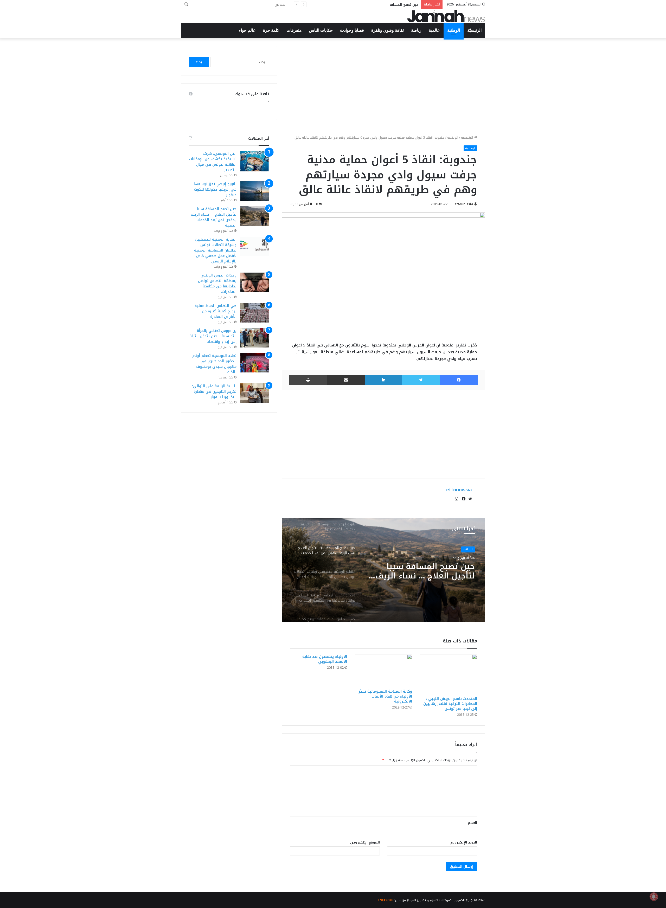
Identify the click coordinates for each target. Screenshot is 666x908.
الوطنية (453, 30)
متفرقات (294, 30)
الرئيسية (467, 137)
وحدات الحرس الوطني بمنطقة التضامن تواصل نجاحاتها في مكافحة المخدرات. (217, 283)
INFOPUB (385, 900)
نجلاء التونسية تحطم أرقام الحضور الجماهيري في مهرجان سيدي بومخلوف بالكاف (214, 364)
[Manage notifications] (654, 896)
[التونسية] (446, 16)
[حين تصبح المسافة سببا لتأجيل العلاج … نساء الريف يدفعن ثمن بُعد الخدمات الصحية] (254, 216)
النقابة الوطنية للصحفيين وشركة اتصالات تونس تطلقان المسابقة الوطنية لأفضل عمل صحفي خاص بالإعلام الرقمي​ (215, 250)
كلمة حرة (271, 30)
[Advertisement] (383, 82)
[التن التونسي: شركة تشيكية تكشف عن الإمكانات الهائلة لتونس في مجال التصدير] (254, 161)
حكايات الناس (321, 30)
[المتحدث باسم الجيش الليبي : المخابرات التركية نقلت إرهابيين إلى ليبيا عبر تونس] (448, 674)
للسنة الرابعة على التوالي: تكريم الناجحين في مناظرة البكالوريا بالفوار (214, 392)
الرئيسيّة (474, 30)
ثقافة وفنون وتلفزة (387, 30)
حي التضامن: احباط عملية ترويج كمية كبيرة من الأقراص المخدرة (215, 311)
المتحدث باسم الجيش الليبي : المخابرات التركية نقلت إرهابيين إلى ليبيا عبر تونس (450, 703)
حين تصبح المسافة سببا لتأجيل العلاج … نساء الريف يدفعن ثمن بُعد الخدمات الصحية (352, 4)
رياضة (416, 30)
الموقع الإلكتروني (365, 842)
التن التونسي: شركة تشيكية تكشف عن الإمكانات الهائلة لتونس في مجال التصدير (212, 161)
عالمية (434, 30)
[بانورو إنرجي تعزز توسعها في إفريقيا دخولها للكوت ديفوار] (254, 191)
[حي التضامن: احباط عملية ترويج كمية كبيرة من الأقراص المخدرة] (254, 313)
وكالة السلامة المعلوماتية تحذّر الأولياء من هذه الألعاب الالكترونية (385, 696)
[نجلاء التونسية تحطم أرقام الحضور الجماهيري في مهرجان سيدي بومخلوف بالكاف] (254, 362)
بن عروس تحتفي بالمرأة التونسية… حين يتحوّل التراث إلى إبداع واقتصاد (212, 336)
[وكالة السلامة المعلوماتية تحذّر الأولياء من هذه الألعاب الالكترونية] (383, 670)
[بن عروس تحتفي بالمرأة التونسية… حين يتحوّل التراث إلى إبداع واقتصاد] (254, 337)
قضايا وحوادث (352, 30)
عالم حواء (247, 30)
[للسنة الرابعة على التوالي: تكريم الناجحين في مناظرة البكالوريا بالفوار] (254, 393)
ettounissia (463, 204)
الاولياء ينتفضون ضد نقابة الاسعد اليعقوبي (324, 659)
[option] (383, 570)
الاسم (472, 823)
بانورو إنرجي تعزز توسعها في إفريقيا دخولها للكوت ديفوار (215, 189)
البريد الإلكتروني (463, 842)
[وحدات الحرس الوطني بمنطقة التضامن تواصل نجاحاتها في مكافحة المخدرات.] (254, 282)
